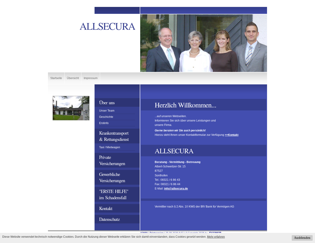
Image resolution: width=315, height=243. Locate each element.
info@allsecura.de (176, 188)
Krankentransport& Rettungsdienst (114, 136)
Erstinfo (104, 123)
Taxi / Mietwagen (109, 147)
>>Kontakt (231, 134)
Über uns (107, 102)
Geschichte (106, 117)
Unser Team (106, 110)
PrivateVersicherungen (112, 160)
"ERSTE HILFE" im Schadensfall (114, 194)
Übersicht (73, 78)
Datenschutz (109, 219)
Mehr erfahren (216, 236)
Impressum (91, 78)
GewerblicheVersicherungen (112, 177)
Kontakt (105, 208)
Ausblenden (302, 238)
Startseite (56, 78)
